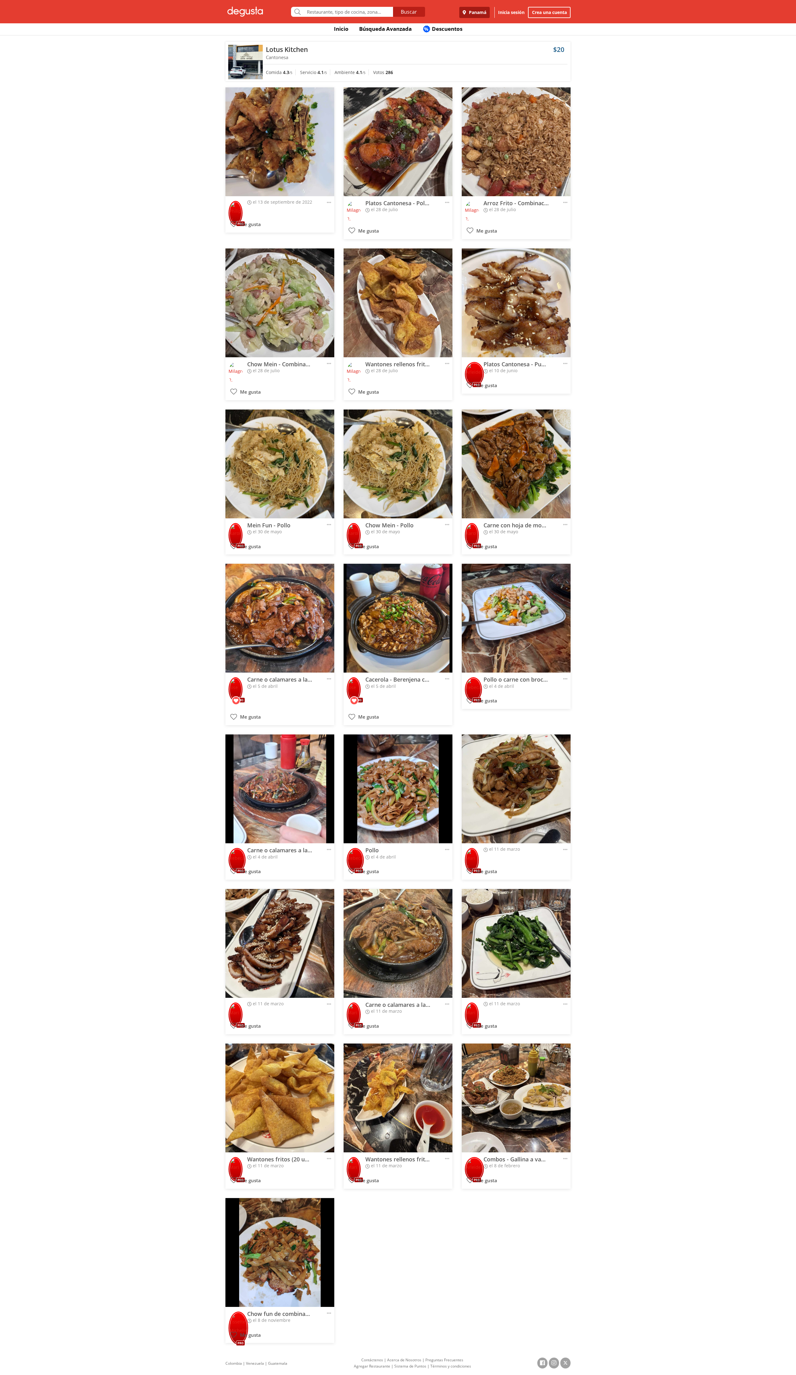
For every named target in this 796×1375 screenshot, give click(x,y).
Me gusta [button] (250, 224)
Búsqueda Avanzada (385, 28)
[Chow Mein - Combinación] (279, 302)
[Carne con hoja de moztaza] (516, 464)
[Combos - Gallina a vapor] (516, 1098)
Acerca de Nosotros (404, 1360)
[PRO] (236, 209)
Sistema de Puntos (410, 1366)
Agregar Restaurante (372, 1366)
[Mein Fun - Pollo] (279, 464)
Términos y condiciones (450, 1366)
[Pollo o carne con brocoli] (516, 618)
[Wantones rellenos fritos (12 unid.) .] (398, 302)
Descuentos (443, 28)
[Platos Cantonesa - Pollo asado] (398, 141)
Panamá (477, 12)
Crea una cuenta (549, 12)
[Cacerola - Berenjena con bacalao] (398, 618)
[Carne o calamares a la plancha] (279, 618)
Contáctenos (372, 1360)
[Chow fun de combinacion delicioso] (279, 1252)
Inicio (341, 28)
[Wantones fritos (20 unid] (279, 1098)
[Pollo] (398, 788)
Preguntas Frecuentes (444, 1360)
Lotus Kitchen (287, 49)
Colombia (233, 1363)
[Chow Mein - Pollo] (398, 464)
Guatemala (277, 1363)
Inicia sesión (511, 12)
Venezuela (255, 1363)
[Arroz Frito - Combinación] (516, 141)
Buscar (409, 11)
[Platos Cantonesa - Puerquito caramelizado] (516, 302)
